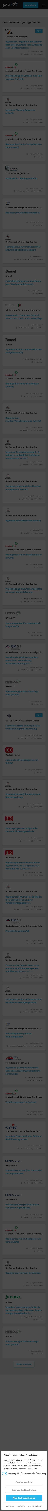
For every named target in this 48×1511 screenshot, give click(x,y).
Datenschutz (10, 1506)
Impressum (21, 1506)
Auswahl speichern (24, 1482)
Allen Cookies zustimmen (24, 1498)
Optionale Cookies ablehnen (24, 1490)
